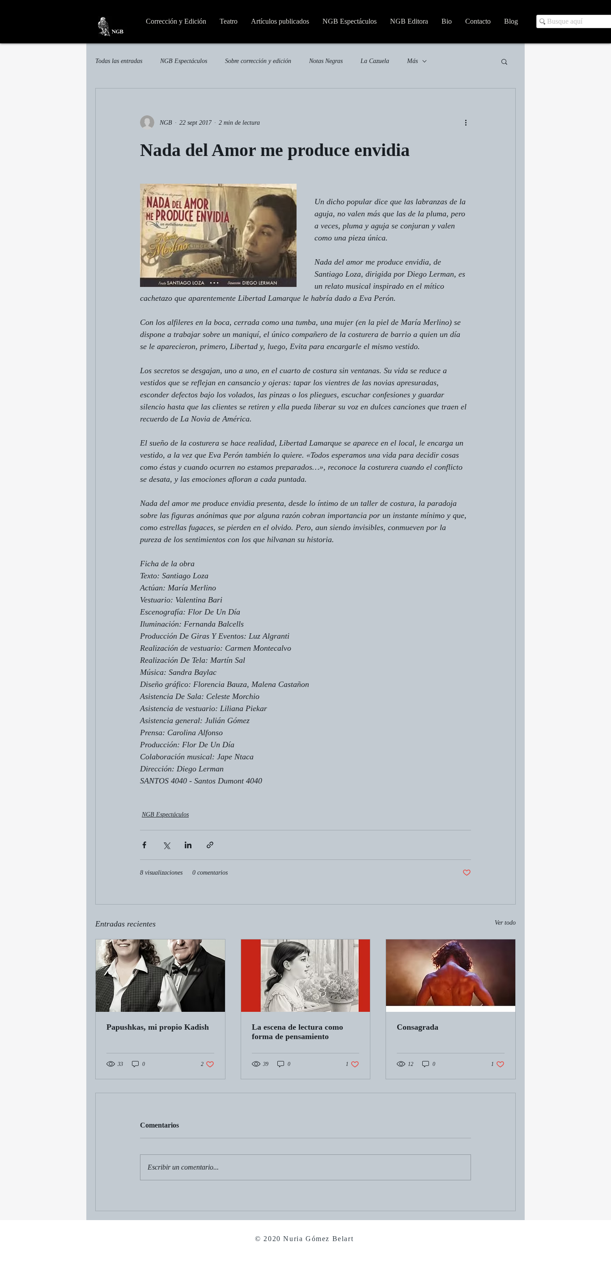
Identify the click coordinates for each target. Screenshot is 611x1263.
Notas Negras (326, 61)
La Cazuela (375, 61)
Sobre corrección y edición (258, 61)
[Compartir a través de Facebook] (144, 845)
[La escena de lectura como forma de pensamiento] (305, 975)
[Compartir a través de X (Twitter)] (166, 845)
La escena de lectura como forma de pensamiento (297, 1032)
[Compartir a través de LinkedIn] (188, 845)
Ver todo (505, 922)
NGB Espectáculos (183, 61)
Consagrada (417, 1027)
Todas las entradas (118, 61)
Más (412, 61)
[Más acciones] (465, 122)
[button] (504, 61)
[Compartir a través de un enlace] (210, 845)
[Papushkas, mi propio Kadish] (160, 975)
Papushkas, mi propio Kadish (157, 1027)
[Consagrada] (450, 975)
